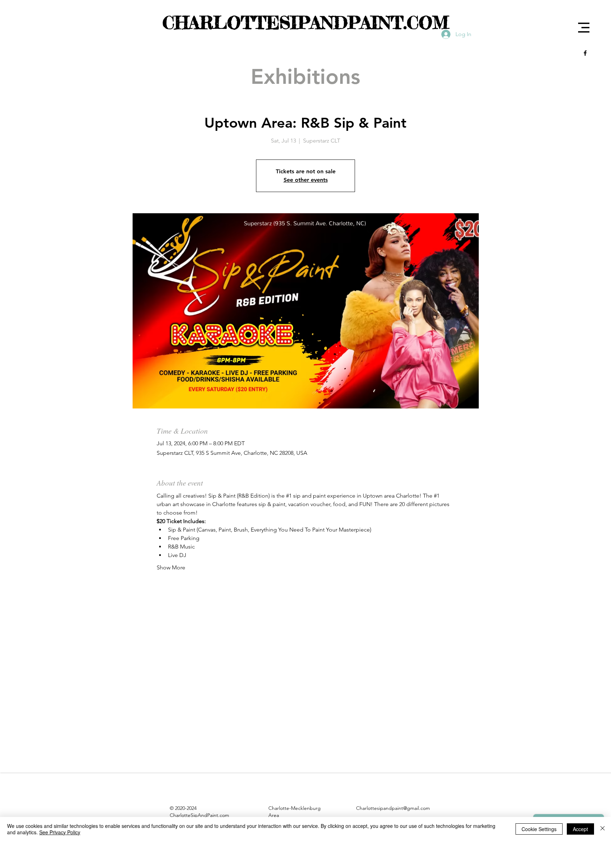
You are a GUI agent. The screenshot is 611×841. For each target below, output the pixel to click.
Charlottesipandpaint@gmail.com (393, 808)
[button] (583, 27)
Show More (171, 567)
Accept (580, 829)
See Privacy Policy (59, 832)
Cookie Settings (539, 829)
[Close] (602, 829)
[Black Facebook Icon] (585, 53)
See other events (306, 179)
